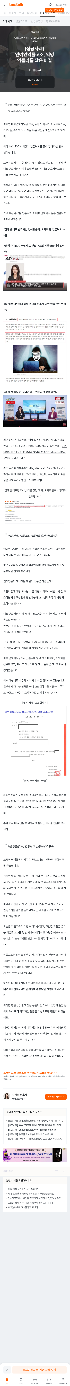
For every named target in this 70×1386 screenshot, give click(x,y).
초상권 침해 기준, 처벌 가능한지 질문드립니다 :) (30, 1202)
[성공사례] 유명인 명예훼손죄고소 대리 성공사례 (30, 1134)
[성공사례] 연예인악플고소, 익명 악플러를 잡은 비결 (32, 1129)
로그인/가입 (61, 4)
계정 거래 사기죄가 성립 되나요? (23, 1189)
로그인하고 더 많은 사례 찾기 (39, 1369)
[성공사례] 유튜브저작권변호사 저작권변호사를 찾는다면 (34, 1125)
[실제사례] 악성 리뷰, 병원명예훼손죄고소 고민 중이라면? (35, 1139)
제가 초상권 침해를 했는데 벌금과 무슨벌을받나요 (31, 1193)
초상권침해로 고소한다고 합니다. (23, 1207)
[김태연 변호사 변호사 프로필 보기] (6, 1096)
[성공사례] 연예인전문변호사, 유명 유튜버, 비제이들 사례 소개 (37, 1120)
